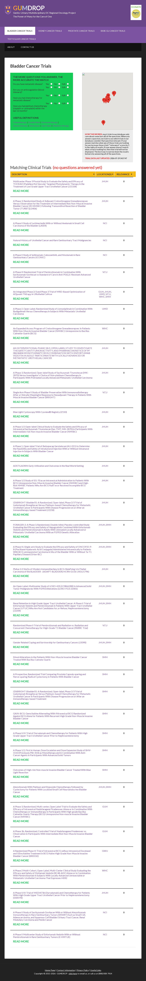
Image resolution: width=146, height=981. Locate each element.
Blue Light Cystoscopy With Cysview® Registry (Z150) (40, 412)
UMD (102, 294)
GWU (105, 850)
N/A (63, 84)
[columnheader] (53, 174)
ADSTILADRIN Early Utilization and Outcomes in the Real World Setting (48, 465)
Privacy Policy (83, 970)
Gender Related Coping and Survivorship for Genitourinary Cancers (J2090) (49, 642)
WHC (102, 296)
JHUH (105, 181)
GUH (101, 291)
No (55, 84)
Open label (46, 126)
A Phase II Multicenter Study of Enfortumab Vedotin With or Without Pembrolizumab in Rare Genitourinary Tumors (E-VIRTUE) (46, 935)
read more (21, 190)
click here (73, 973)
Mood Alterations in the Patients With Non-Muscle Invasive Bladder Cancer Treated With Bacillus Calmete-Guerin (50, 658)
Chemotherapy (20, 122)
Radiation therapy (61, 126)
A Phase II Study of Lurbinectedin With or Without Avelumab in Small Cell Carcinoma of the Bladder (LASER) (48, 224)
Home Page (50, 970)
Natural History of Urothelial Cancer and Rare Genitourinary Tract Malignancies (52, 240)
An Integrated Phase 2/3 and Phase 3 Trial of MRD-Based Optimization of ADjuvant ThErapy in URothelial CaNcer (49, 293)
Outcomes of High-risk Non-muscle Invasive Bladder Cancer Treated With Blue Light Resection (52, 771)
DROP (29, 8)
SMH (108, 296)
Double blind (34, 122)
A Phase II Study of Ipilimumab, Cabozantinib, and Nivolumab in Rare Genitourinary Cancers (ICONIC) (46, 256)
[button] (114, 94)
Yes (47, 84)
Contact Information (66, 970)
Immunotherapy (20, 126)
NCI (105, 223)
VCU (105, 272)
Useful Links (95, 970)
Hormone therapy (49, 122)
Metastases (34, 126)
